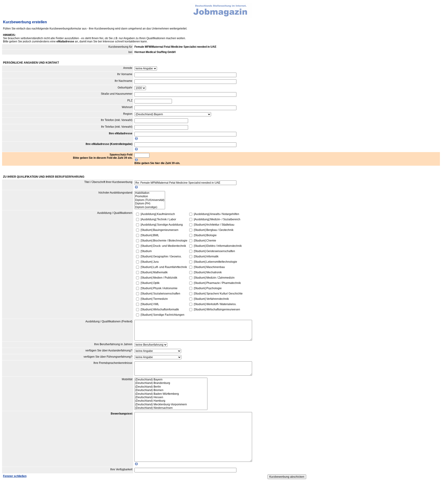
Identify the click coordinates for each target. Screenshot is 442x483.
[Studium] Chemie (205, 240)
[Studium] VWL (150, 304)
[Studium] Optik (150, 283)
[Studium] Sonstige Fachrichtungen (162, 314)
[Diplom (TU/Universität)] (150, 200)
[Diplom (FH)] (150, 203)
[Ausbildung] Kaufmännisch (158, 214)
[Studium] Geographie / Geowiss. (161, 256)
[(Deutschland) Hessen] (171, 397)
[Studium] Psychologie (208, 288)
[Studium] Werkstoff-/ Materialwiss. (215, 304)
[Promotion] (150, 196)
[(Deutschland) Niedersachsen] (171, 408)
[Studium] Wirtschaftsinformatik (160, 309)
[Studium (146, 251)
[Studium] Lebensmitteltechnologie (215, 261)
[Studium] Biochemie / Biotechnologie (164, 240)
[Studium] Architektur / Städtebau (214, 224)
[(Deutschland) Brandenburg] (171, 383)
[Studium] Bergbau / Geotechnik (213, 230)
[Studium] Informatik (206, 256)
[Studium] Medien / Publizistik (159, 277)
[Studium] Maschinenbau (209, 267)
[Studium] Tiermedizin (154, 298)
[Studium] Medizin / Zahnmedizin (214, 277)
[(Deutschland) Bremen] (171, 390)
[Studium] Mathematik (154, 272)
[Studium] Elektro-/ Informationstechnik (218, 245)
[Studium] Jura (150, 261)
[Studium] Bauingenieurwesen (159, 230)
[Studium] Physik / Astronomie (159, 288)
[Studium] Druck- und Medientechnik (163, 245)
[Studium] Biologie (205, 235)
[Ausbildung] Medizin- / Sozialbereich (217, 219)
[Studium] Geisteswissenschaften (214, 251)
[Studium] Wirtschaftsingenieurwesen (217, 309)
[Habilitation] (150, 193)
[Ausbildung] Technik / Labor (158, 219)
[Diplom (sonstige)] (150, 207)
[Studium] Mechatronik (208, 272)
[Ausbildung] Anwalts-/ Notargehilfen (216, 214)
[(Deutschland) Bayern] (171, 379)
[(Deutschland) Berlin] (171, 387)
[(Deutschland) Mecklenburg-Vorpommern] (171, 404)
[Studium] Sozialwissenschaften (160, 293)
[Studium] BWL (150, 235)
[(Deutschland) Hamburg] (171, 401)
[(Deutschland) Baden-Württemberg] (171, 394)
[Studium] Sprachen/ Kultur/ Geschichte (218, 293)
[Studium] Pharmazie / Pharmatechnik (217, 283)
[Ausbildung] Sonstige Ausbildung (162, 224)
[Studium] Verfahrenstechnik (211, 298)
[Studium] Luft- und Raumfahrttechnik (164, 267)
